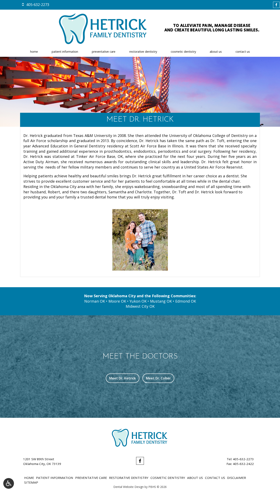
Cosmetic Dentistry (183, 51)
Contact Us (243, 51)
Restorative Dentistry (143, 51)
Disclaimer (236, 478)
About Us (216, 51)
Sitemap (31, 482)
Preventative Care (103, 51)
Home (34, 51)
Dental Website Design (128, 487)
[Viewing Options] (8, 483)
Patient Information (65, 51)
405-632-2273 (243, 459)
